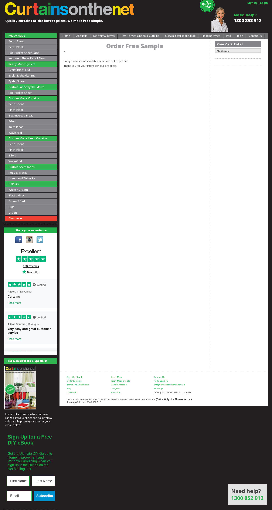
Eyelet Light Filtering (21, 75)
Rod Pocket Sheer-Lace (23, 53)
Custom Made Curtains (23, 98)
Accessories (115, 392)
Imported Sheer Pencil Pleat (26, 58)
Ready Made (16, 35)
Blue (11, 207)
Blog (240, 36)
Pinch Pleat (15, 47)
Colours (13, 184)
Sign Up (252, 3)
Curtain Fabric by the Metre (26, 87)
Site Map (158, 388)
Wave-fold (15, 133)
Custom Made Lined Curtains (27, 138)
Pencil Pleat (16, 41)
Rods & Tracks (17, 173)
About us (81, 36)
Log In (80, 377)
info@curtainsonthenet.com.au (169, 384)
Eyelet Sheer (16, 81)
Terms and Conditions (78, 384)
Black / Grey (16, 195)
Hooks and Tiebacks (21, 178)
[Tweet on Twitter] (40, 240)
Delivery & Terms (104, 36)
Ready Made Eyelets (21, 64)
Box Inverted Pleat (20, 115)
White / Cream (18, 190)
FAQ (69, 388)
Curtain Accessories (21, 167)
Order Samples (74, 380)
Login (264, 3)
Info (228, 36)
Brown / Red (16, 201)
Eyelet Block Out (19, 70)
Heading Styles (211, 36)
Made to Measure (119, 384)
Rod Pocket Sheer (20, 93)
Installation (72, 392)
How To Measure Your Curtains (140, 36)
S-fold (12, 121)
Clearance (15, 218)
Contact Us (159, 377)
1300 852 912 (247, 20)
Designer (115, 388)
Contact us (255, 36)
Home (66, 36)
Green (12, 213)
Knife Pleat (15, 127)
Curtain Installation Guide (180, 36)
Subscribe (44, 496)
